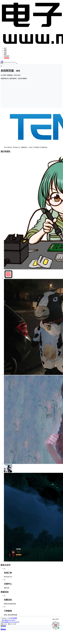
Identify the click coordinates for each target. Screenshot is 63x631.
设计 (5, 48)
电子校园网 (13, 618)
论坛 (5, 52)
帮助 (5, 54)
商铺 (5, 50)
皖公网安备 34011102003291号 (10, 622)
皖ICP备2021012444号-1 (9, 620)
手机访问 (6, 56)
